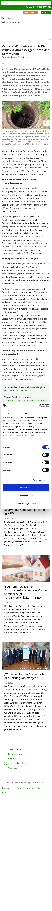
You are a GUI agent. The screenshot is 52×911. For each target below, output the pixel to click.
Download (24, 390)
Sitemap (41, 788)
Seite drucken (15, 749)
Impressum (30, 788)
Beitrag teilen (15, 754)
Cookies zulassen (26, 488)
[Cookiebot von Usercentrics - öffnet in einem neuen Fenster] (38, 405)
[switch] (45, 455)
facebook (13, 758)
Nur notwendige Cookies (26, 503)
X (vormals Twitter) (17, 763)
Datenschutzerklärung (12, 788)
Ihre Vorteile (30, 12)
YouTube (12, 767)
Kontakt (30, 6)
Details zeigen (39, 480)
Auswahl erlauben (26, 496)
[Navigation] (46, 12)
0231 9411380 (44, 6)
